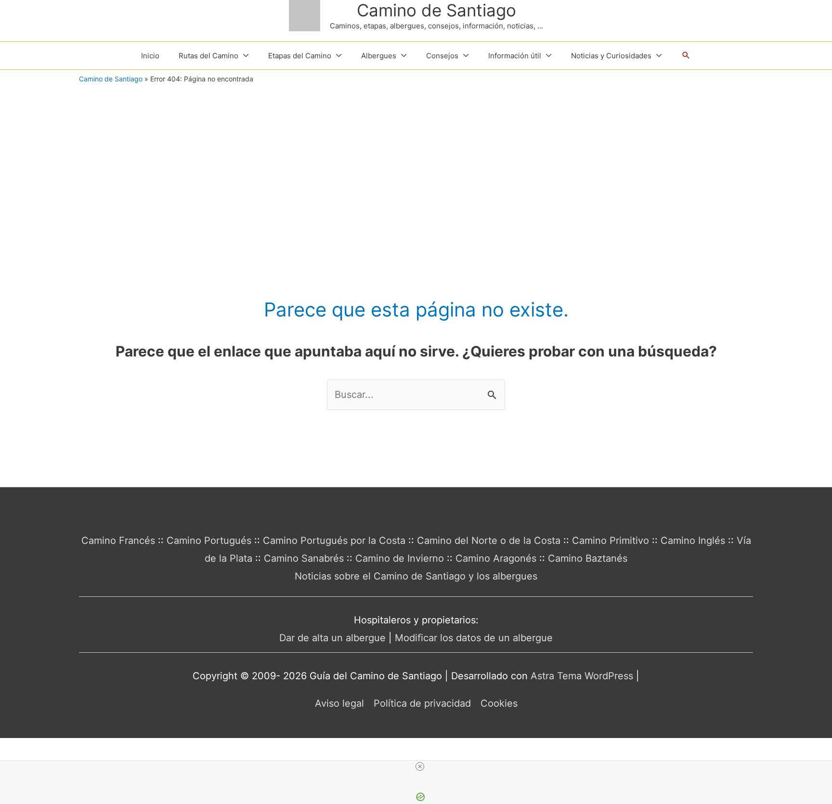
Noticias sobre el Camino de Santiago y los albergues (416, 576)
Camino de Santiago (436, 10)
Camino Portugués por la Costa (334, 540)
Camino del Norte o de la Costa (488, 540)
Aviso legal (339, 703)
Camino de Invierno (399, 558)
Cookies (499, 703)
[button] (686, 55)
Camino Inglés (693, 540)
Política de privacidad (422, 703)
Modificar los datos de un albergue (474, 638)
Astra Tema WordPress (582, 676)
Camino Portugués (209, 540)
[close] (420, 766)
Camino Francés (118, 540)
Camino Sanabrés (304, 558)
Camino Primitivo (610, 540)
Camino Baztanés (587, 558)
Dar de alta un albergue (332, 638)
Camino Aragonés (495, 558)
